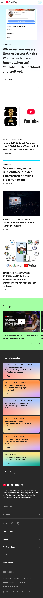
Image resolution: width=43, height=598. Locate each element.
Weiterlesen (9, 79)
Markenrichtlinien (8, 582)
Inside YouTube (9, 44)
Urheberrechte (27, 578)
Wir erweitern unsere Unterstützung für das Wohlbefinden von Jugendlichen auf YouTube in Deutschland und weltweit (21, 60)
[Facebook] (18, 523)
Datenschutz (22, 582)
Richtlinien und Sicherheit (11, 578)
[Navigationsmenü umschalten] (2, 2)
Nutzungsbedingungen (10, 586)
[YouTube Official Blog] (11, 2)
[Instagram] (12, 523)
